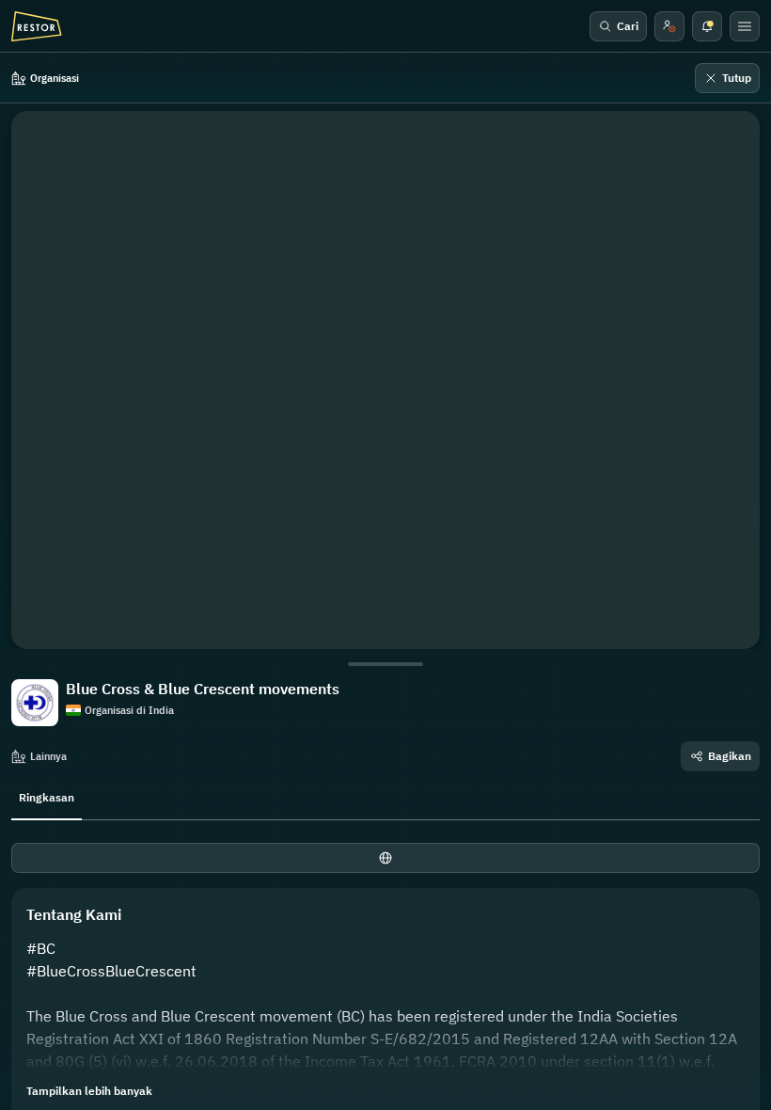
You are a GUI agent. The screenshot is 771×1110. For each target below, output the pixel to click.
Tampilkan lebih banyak (89, 1091)
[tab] (46, 795)
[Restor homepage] (36, 26)
